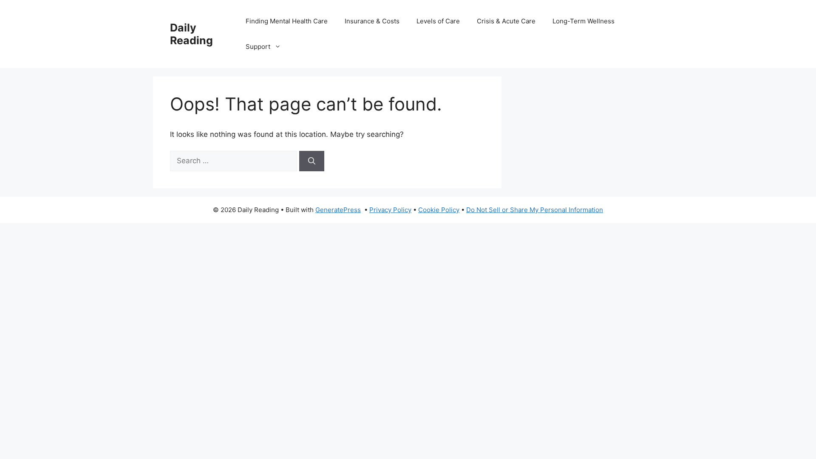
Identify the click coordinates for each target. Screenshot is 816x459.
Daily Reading (191, 34)
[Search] (311, 161)
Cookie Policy (438, 210)
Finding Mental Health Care (287, 21)
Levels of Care (438, 21)
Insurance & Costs (372, 21)
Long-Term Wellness (583, 21)
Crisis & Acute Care (506, 21)
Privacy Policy (390, 210)
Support (258, 46)
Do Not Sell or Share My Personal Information (534, 210)
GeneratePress (338, 210)
